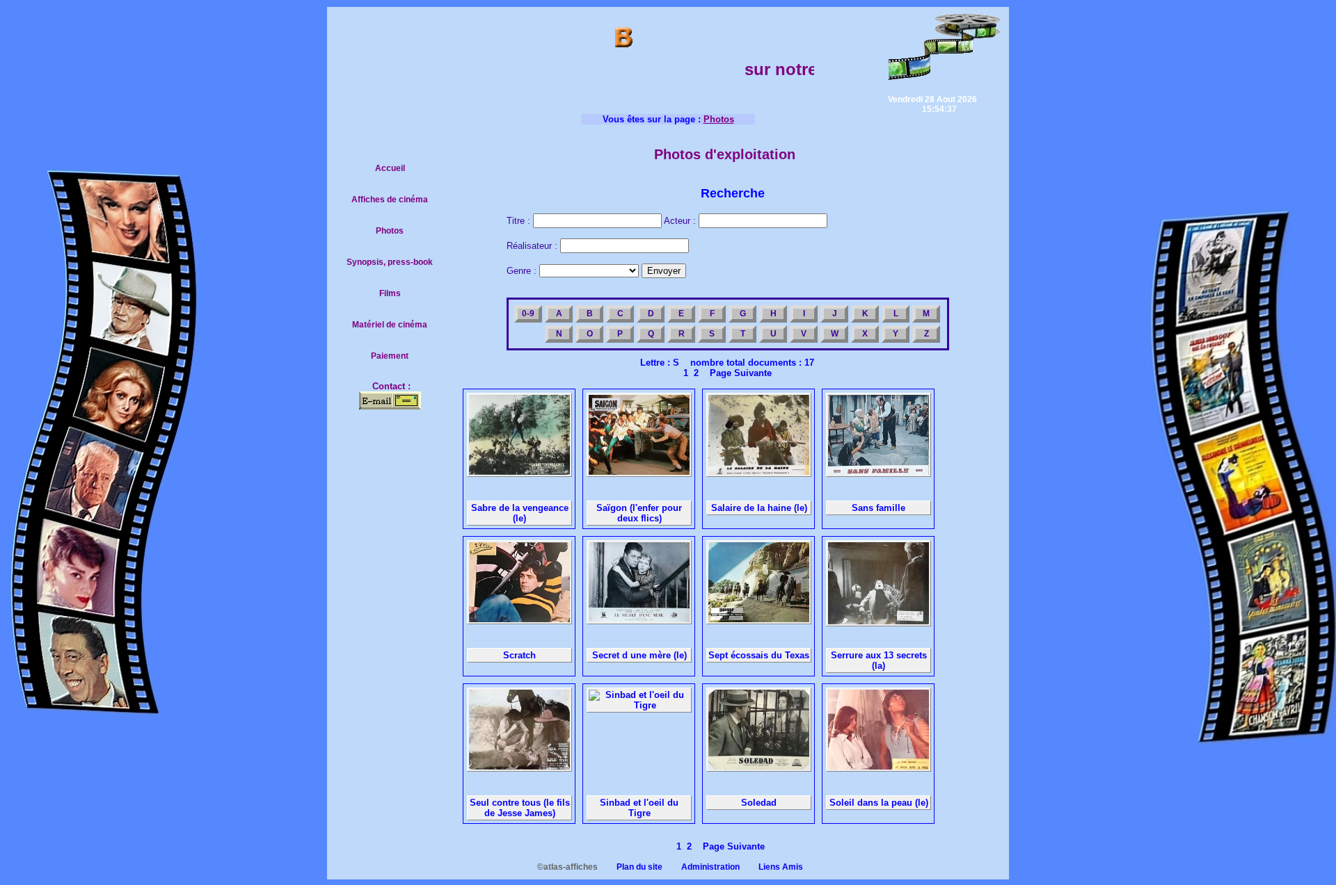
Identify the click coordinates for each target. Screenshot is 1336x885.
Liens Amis (772, 867)
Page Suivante (738, 373)
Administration (702, 867)
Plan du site (631, 867)
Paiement (389, 356)
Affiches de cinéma (389, 199)
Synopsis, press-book (390, 262)
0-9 (528, 313)
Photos (390, 231)
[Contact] (390, 406)
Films (390, 293)
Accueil (390, 168)
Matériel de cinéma (389, 325)
